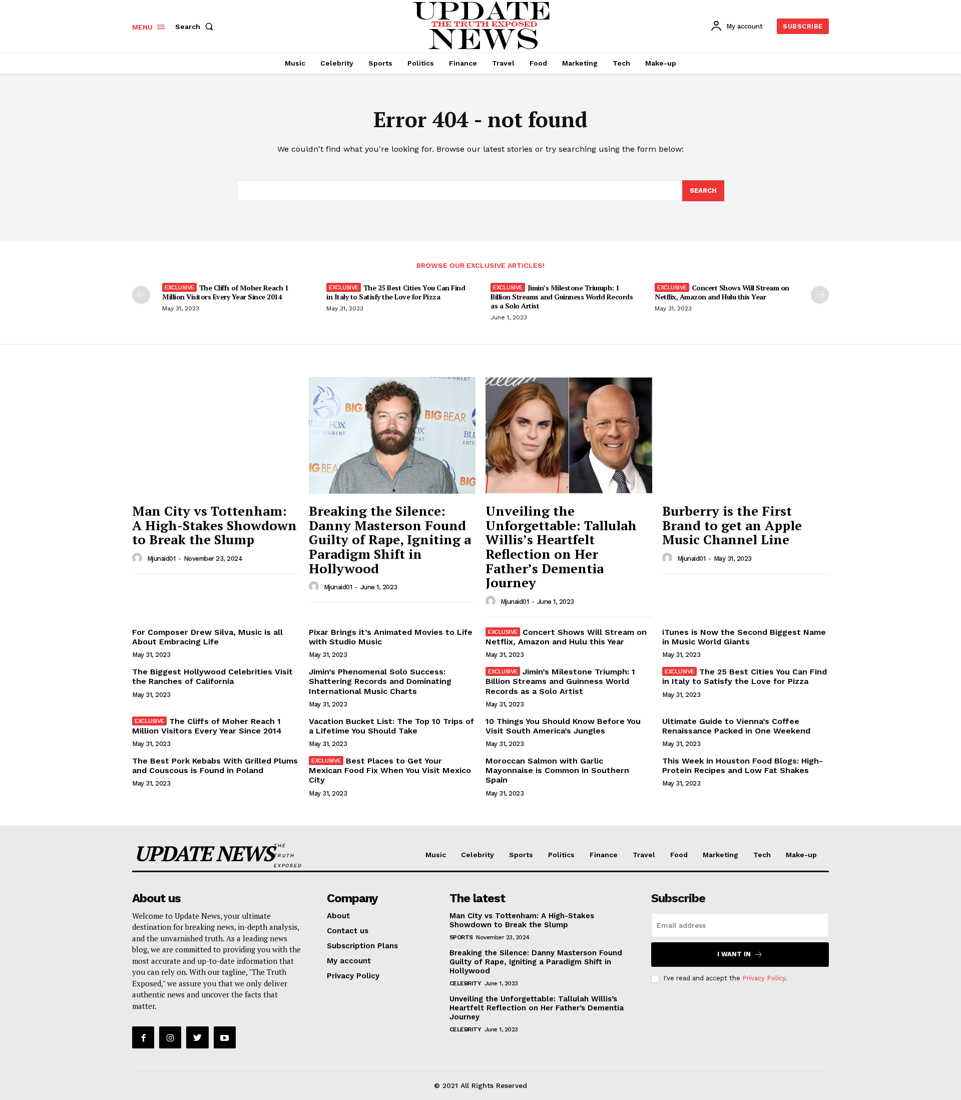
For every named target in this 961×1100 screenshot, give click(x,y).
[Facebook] (143, 1037)
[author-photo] (138, 558)
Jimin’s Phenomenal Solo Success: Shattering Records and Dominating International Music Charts (380, 681)
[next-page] (820, 295)
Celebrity (465, 983)
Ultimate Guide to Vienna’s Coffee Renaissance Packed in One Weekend (736, 726)
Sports (461, 937)
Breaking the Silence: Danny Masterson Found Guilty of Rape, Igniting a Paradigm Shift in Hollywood (390, 539)
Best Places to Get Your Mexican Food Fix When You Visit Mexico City (390, 770)
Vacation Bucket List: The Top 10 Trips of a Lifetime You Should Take (391, 726)
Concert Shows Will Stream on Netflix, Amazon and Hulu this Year (722, 292)
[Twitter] (197, 1037)
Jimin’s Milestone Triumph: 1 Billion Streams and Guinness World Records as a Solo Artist (562, 296)
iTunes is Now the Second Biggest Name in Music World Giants (744, 636)
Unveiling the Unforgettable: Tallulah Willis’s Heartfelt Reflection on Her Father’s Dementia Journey (561, 546)
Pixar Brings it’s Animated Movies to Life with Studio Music (390, 636)
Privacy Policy (763, 978)
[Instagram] (170, 1037)
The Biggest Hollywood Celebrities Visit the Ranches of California (212, 676)
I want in (734, 954)
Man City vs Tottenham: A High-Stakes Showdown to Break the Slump (214, 525)
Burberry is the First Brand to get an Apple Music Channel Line (732, 525)
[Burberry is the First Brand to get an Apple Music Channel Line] (745, 435)
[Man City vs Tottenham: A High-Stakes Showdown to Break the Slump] (215, 435)
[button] (196, 26)
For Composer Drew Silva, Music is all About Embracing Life (207, 636)
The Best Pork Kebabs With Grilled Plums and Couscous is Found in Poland (215, 765)
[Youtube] (225, 1037)
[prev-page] (141, 295)
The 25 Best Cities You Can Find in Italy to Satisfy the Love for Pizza (395, 292)
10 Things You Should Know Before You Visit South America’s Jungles (563, 726)
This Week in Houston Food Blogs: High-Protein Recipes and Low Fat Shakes (742, 765)
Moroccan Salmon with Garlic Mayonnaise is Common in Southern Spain (557, 770)
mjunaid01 (161, 558)
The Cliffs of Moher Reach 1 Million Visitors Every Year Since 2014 (225, 292)
